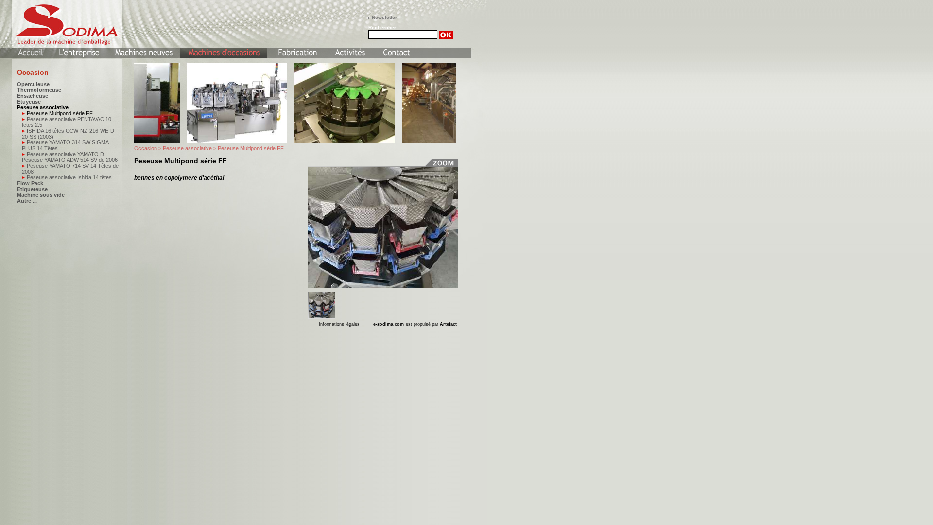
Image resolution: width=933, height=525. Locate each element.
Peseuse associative (43, 107)
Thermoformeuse (39, 90)
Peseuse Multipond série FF (60, 113)
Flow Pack (30, 183)
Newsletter (384, 17)
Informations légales (339, 324)
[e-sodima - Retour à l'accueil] (61, 23)
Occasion (145, 148)
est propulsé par (431, 324)
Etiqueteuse (32, 189)
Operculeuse (33, 84)
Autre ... (27, 201)
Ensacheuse (32, 96)
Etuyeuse (29, 102)
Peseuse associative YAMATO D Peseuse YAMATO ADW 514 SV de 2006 (70, 157)
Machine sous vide (41, 195)
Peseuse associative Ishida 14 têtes (69, 177)
